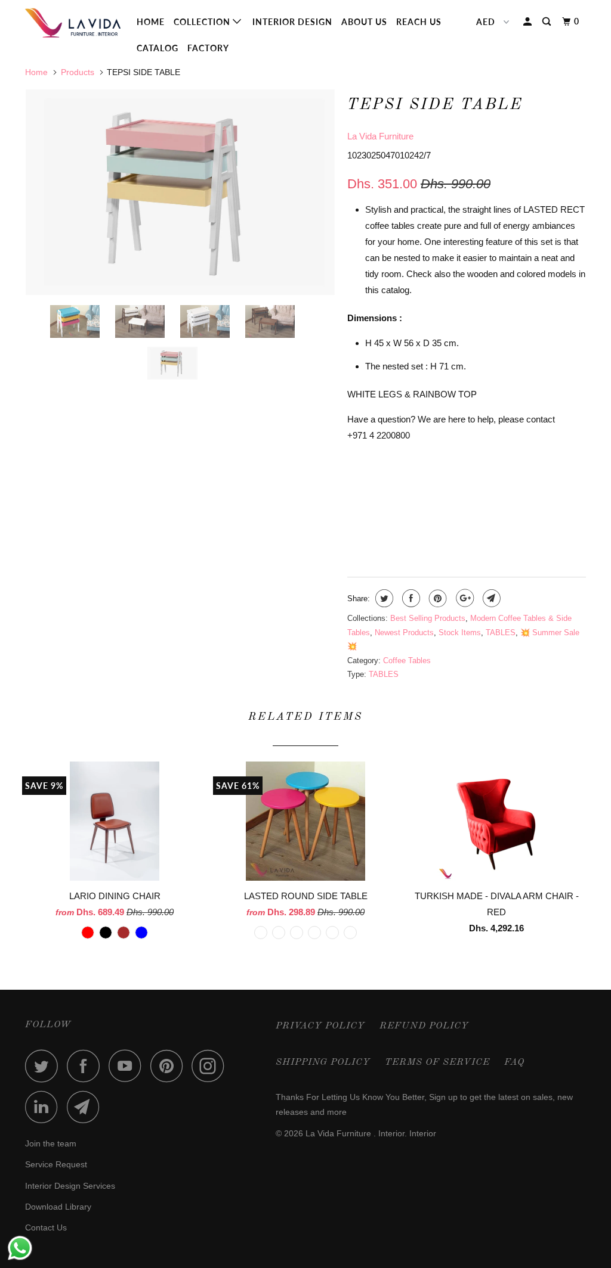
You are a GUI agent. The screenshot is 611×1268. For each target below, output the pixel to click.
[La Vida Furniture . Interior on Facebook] (86, 1065)
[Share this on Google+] (463, 598)
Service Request (56, 1164)
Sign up (443, 1097)
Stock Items (460, 632)
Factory (208, 48)
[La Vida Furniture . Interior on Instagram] (211, 1065)
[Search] (548, 21)
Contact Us (46, 1227)
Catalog (157, 48)
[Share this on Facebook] (409, 598)
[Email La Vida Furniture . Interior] (86, 1106)
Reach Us (419, 22)
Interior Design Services (70, 1186)
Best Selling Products (427, 618)
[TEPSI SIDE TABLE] (180, 192)
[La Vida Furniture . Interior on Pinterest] (169, 1065)
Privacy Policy (320, 1026)
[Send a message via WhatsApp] (20, 1248)
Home (151, 22)
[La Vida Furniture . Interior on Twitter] (44, 1065)
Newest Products (404, 632)
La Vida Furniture (380, 136)
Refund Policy (424, 1026)
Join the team (50, 1143)
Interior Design (292, 22)
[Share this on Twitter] (382, 598)
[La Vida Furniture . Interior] (73, 23)
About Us (364, 22)
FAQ (514, 1062)
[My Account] (528, 21)
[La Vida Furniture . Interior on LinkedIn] (44, 1106)
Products (77, 72)
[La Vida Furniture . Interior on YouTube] (128, 1065)
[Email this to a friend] (490, 598)
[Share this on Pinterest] (436, 598)
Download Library (58, 1206)
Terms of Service (437, 1062)
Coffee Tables (407, 660)
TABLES (501, 632)
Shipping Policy (323, 1062)
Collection (203, 22)
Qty (355, 523)
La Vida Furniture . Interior (355, 1133)
